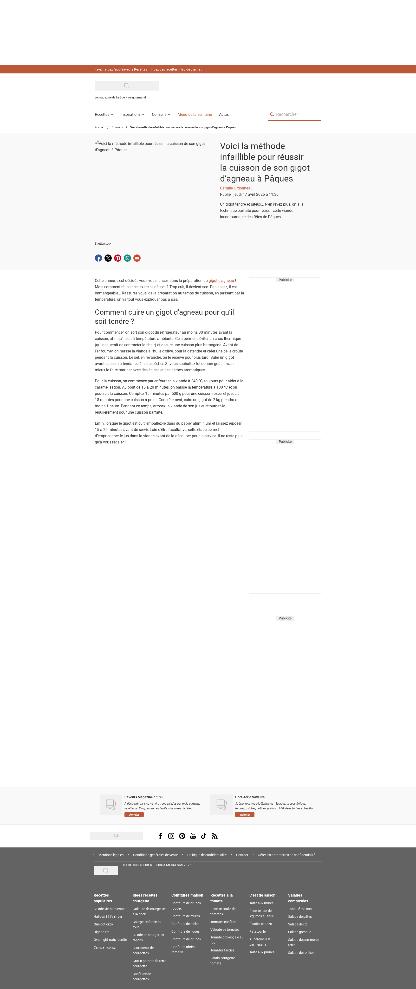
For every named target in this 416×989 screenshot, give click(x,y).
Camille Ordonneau (236, 187)
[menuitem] (104, 114)
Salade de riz (297, 924)
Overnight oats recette (110, 939)
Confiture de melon (185, 923)
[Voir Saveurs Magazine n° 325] (111, 804)
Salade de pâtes (300, 916)
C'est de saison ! (263, 895)
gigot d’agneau (221, 280)
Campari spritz (105, 947)
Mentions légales (111, 854)
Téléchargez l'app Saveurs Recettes (121, 69)
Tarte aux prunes (261, 952)
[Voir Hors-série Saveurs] (221, 804)
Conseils (117, 127)
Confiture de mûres (185, 916)
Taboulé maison (300, 908)
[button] (163, 814)
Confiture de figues (185, 931)
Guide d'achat (191, 69)
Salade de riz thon (301, 952)
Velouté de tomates (224, 929)
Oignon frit (102, 932)
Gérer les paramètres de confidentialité (286, 854)
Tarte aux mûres (261, 903)
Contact (242, 854)
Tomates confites (223, 921)
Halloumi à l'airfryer (108, 916)
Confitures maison (187, 895)
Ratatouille (257, 931)
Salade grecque (299, 932)
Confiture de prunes (186, 939)
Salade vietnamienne (109, 908)
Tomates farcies (222, 950)
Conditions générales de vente (155, 854)
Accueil (99, 127)
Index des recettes (164, 69)
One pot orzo (103, 924)
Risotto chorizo (260, 923)
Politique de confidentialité (207, 854)
